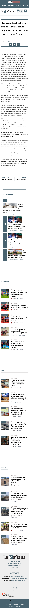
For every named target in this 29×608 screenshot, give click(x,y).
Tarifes (24, 5)
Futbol (3, 290)
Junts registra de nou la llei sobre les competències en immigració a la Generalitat (19, 440)
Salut (26, 41)
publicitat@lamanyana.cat (18, 580)
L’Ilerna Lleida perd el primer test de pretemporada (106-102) (19, 331)
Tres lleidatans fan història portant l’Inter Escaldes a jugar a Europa (19, 293)
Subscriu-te (11, 5)
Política (3, 379)
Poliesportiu (4, 315)
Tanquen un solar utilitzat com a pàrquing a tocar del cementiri (19, 495)
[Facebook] (9, 588)
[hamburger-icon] (25, 11)
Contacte (18, 5)
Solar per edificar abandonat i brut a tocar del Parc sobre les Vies (19, 538)
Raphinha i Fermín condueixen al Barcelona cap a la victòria (17, 344)
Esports (3, 303)
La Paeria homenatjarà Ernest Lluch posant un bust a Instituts (19, 526)
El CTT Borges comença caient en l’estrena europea (19, 318)
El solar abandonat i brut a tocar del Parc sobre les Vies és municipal (18, 480)
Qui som (3, 5)
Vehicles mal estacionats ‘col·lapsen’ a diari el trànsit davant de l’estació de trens (19, 510)
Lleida (3, 477)
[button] (21, 11)
